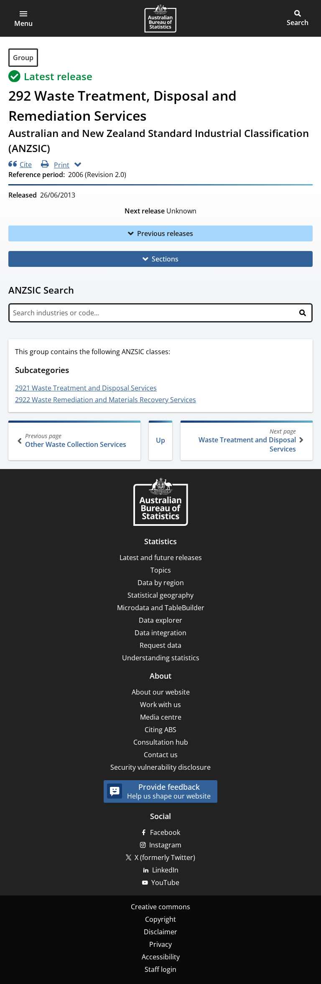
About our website (161, 692)
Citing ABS (160, 729)
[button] (23, 18)
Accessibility (161, 956)
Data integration (160, 632)
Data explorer (160, 620)
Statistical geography (160, 595)
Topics (160, 570)
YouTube (165, 882)
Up (160, 440)
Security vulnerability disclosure (160, 767)
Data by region (161, 582)
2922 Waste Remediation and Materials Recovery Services (105, 399)
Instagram (165, 845)
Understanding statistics (160, 657)
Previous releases (165, 233)
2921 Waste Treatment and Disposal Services (86, 388)
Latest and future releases (161, 557)
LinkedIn (165, 870)
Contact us (161, 754)
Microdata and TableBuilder (160, 607)
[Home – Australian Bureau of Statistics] (160, 502)
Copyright (160, 919)
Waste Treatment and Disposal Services (247, 440)
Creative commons (160, 906)
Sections (165, 259)
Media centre (160, 717)
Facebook (165, 832)
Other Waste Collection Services (75, 440)
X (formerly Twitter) (165, 857)
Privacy (160, 944)
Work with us (160, 704)
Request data (160, 645)
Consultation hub (160, 742)
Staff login (160, 969)
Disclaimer (160, 931)
